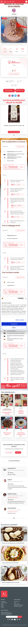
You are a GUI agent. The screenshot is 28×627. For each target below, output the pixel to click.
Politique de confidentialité (18, 605)
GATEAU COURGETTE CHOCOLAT (21, 412)
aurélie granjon (12, 508)
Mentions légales (17, 603)
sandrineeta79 (12, 468)
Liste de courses (21, 146)
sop (7, 430)
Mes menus (21, 90)
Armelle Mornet (7, 408)
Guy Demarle (3, 601)
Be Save (2, 606)
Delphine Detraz (12, 494)
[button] (2, 2)
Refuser (14, 327)
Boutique (2, 605)
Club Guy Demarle (4, 602)
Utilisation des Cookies (18, 606)
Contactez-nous (16, 601)
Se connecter (9, 452)
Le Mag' (2, 603)
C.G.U (15, 602)
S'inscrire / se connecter (7, 625)
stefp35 (10, 479)
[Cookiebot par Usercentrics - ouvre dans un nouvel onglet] (18, 298)
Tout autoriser (14, 323)
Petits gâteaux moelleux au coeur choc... (21, 434)
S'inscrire (18, 452)
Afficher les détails (19, 319)
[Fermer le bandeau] (26, 298)
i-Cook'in (2, 607)
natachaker (21, 408)
